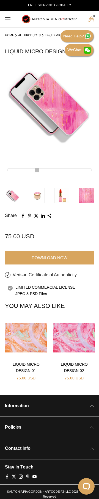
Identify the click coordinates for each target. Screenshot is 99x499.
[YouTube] (34, 476)
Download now (49, 257)
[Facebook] (7, 476)
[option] (49, 5)
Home (9, 35)
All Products (29, 35)
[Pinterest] (28, 476)
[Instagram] (21, 476)
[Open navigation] (7, 19)
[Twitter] (14, 476)
